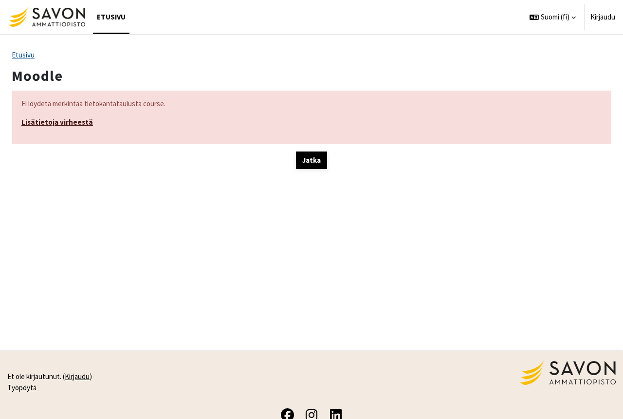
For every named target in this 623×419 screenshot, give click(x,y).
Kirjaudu (602, 16)
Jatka (311, 160)
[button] (552, 17)
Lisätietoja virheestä (57, 122)
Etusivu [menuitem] (111, 16)
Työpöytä (22, 387)
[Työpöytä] (46, 17)
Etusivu (23, 54)
